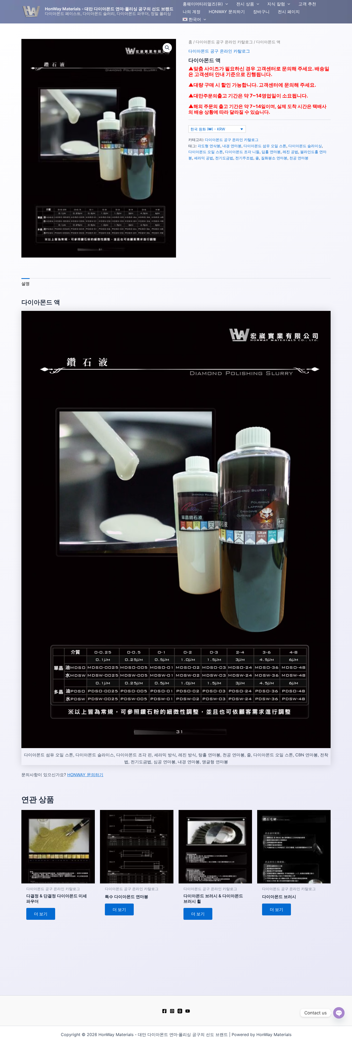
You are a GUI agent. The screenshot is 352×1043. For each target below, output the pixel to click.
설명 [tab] (25, 283)
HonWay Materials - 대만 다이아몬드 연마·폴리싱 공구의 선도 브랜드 (109, 8)
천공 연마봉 (298, 158)
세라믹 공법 (203, 158)
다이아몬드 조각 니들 (242, 152)
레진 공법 (290, 152)
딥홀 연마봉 (271, 152)
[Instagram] (172, 1011)
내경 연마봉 (231, 146)
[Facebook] (164, 1011)
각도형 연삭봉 (209, 146)
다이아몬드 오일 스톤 (205, 152)
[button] (225, 4)
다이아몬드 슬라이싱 (305, 146)
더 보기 (40, 913)
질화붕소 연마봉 (274, 158)
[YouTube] (187, 1011)
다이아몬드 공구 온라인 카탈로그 (224, 42)
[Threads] (180, 1011)
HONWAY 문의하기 (85, 774)
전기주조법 (244, 158)
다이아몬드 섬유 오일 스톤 (265, 146)
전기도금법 (224, 158)
